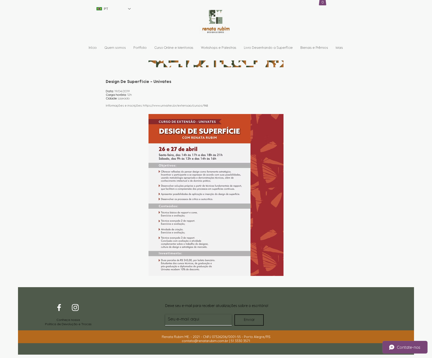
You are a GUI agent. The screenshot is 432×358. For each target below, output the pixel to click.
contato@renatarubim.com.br (205, 341)
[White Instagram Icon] (75, 307)
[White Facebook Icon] (59, 307)
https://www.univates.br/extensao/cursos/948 (175, 105)
